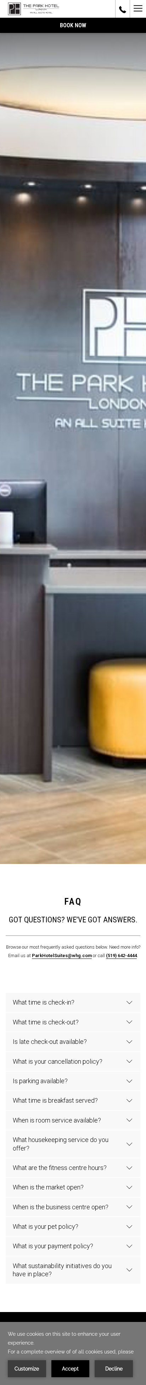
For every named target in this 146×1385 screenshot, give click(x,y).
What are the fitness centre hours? (60, 1167)
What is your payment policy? (53, 1246)
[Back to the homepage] (32, 9)
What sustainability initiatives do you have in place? (62, 1270)
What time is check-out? (46, 1022)
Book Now (73, 25)
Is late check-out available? (50, 1041)
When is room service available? (57, 1120)
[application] (73, 1353)
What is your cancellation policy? (57, 1061)
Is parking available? (40, 1081)
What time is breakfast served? (55, 1100)
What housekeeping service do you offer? (60, 1144)
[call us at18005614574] (122, 9)
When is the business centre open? (60, 1207)
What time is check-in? (43, 1002)
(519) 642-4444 (121, 955)
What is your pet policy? (45, 1226)
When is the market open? (48, 1187)
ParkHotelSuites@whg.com (62, 955)
